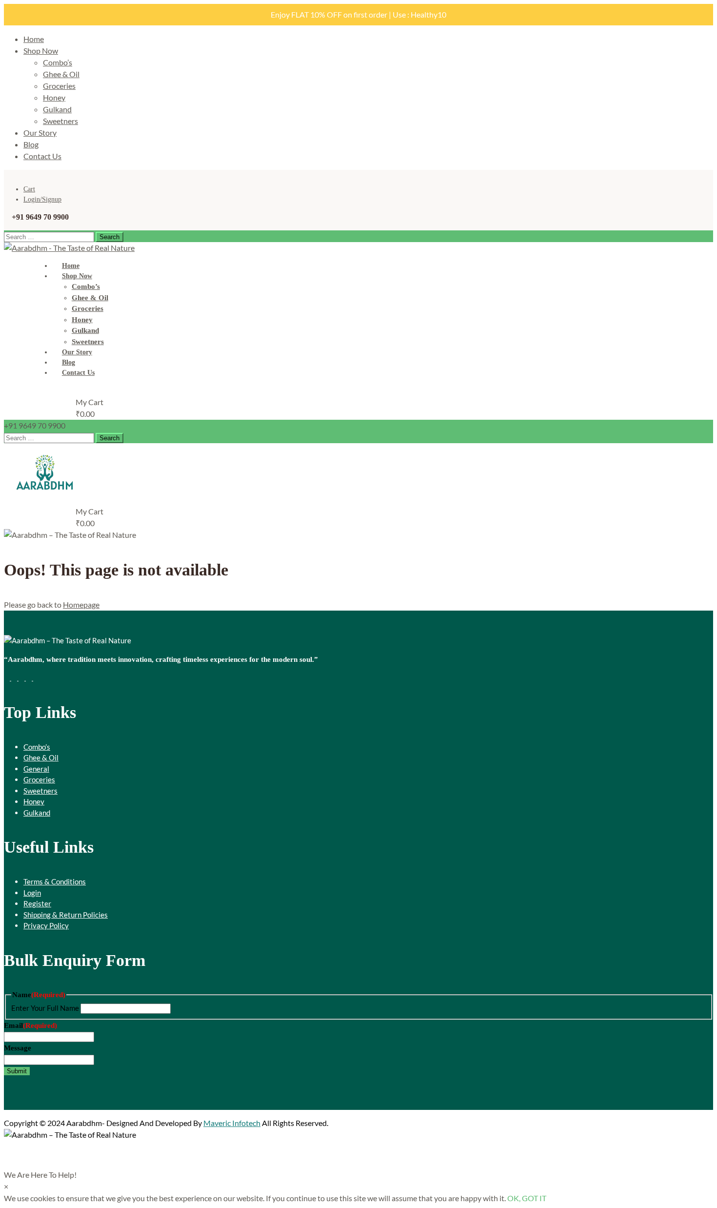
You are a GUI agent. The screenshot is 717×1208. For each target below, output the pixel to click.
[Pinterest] (22, 677)
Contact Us (42, 156)
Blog (31, 144)
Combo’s (57, 62)
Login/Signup (42, 199)
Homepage (81, 604)
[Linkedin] (36, 677)
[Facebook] (7, 677)
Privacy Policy (46, 925)
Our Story (40, 132)
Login (32, 892)
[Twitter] (15, 677)
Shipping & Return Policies (65, 914)
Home (33, 38)
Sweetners (60, 120)
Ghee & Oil (61, 74)
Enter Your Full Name (45, 1007)
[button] (40, 1174)
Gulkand (57, 109)
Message (17, 1048)
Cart (29, 189)
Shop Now (40, 50)
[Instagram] (29, 677)
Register (37, 903)
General (36, 768)
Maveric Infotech (231, 1122)
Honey (54, 97)
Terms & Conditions (54, 881)
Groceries (59, 85)
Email (30, 1025)
